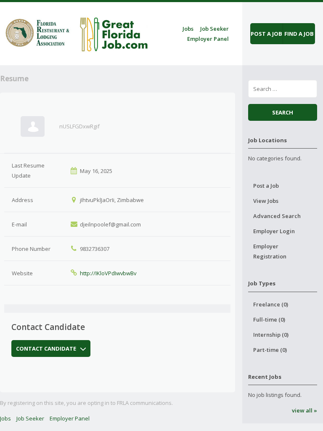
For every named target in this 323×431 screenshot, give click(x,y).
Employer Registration (269, 251)
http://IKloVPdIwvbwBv (108, 273)
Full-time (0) (269, 319)
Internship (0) (271, 334)
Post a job (266, 33)
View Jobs (265, 201)
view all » (304, 410)
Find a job (299, 33)
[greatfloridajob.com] (75, 32)
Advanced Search (277, 216)
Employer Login (274, 231)
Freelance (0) (270, 304)
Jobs (188, 28)
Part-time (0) (270, 350)
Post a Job (266, 185)
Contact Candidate (46, 348)
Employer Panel (208, 39)
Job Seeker (214, 28)
